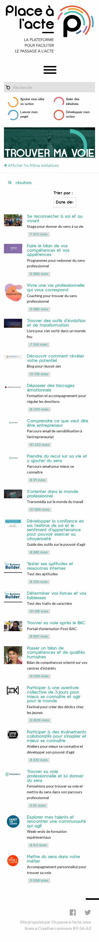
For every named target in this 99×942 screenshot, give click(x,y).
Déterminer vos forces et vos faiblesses (56, 596)
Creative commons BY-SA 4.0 (64, 928)
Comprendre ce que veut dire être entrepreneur (57, 423)
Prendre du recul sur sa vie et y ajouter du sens (57, 458)
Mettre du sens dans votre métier (53, 859)
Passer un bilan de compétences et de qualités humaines (56, 653)
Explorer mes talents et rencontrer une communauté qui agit (56, 822)
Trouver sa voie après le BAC (57, 623)
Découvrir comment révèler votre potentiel (55, 358)
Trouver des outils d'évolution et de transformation (56, 323)
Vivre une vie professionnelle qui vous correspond (55, 288)
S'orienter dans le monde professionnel (52, 494)
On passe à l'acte (66, 921)
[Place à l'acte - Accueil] (49, 28)
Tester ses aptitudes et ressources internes (50, 566)
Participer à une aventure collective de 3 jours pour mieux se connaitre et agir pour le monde (54, 694)
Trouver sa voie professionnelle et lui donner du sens (55, 776)
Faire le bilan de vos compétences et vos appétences (48, 250)
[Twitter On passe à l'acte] (88, 912)
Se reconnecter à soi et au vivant (55, 219)
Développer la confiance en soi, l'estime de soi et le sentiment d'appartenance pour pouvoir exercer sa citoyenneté (55, 530)
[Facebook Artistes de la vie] (73, 912)
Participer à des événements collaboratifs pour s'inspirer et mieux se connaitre (56, 736)
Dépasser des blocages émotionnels (50, 388)
